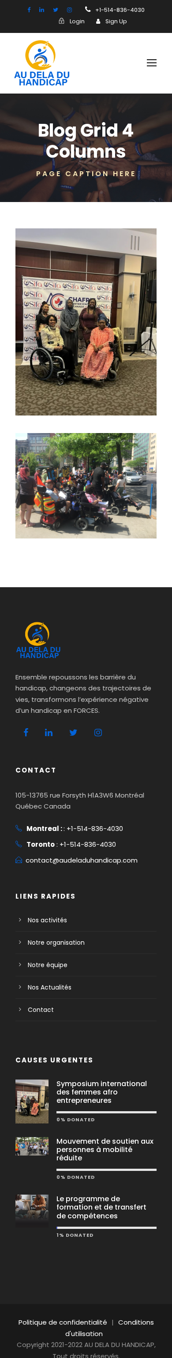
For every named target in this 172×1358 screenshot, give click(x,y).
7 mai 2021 (92, 392)
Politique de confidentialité (63, 1322)
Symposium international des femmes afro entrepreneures (101, 1092)
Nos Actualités (49, 987)
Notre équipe (47, 965)
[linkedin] (41, 10)
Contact (41, 1009)
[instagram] (69, 10)
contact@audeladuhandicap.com (82, 860)
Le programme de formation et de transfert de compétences (101, 1207)
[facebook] (28, 10)
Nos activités (47, 920)
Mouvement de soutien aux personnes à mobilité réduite (104, 1149)
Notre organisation (56, 942)
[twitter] (55, 10)
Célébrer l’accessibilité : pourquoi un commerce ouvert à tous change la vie (86, 492)
